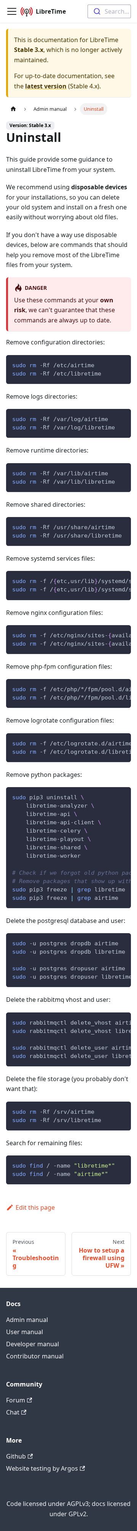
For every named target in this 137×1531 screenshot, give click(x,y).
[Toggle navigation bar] (12, 11)
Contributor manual (35, 1356)
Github (16, 1456)
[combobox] (109, 11)
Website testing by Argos (42, 1468)
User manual (24, 1332)
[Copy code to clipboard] (121, 364)
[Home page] (13, 109)
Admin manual (27, 1320)
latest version (46, 86)
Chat (12, 1412)
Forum (15, 1400)
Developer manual (32, 1344)
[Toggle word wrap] (107, 580)
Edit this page (35, 1207)
